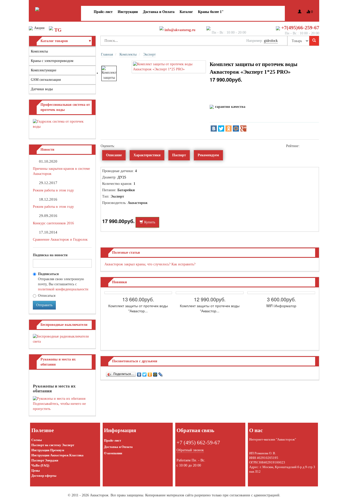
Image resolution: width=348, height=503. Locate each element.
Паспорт (179, 155)
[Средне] (125, 146)
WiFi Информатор (281, 305)
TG (58, 30)
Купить (149, 222)
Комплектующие (43, 70)
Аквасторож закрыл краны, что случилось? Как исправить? (149, 264)
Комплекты (39, 51)
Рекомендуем (208, 155)
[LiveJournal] (160, 373)
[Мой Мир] (236, 128)
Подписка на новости (50, 255)
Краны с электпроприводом (52, 61)
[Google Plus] (243, 128)
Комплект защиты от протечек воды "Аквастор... (138, 308)
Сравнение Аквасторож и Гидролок (60, 239)
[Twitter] (221, 128)
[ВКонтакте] (214, 128)
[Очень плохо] (117, 146)
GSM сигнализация (46, 80)
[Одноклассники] (228, 128)
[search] (314, 41)
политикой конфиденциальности (63, 289)
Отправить (44, 305)
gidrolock (271, 41)
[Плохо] (121, 146)
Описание (114, 155)
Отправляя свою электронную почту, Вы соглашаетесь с (63, 281)
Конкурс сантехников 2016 (53, 223)
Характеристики (146, 155)
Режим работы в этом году (53, 190)
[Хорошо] (128, 146)
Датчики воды (42, 89)
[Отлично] (132, 146)
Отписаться (46, 296)
